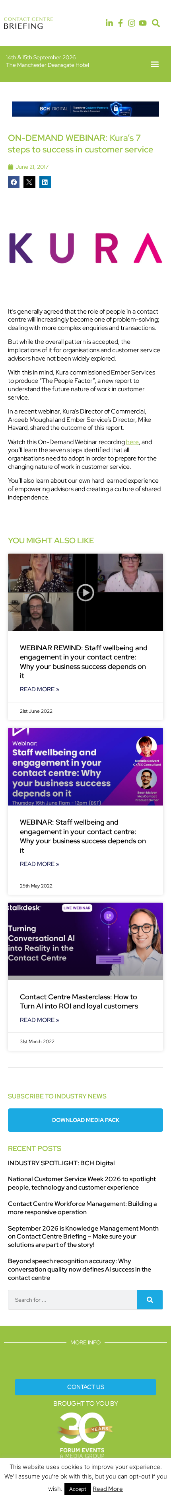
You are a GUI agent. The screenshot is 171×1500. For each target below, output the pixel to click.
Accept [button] (77, 1489)
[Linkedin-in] (109, 23)
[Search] (150, 1299)
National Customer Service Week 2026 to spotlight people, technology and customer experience (82, 1183)
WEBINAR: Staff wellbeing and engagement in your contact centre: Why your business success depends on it (83, 835)
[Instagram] (132, 23)
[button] (156, 23)
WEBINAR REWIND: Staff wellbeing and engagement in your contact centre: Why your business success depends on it (84, 661)
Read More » (39, 689)
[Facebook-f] (120, 23)
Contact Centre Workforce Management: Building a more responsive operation (82, 1208)
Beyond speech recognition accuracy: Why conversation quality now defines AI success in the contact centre (79, 1269)
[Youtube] (143, 23)
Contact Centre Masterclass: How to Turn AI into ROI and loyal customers (79, 1001)
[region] (85, 109)
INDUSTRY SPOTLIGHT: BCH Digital (61, 1163)
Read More (108, 1489)
